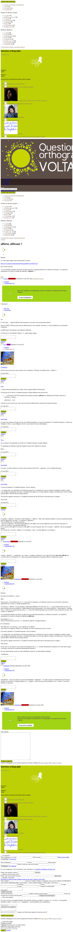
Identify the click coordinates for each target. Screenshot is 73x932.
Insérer (3, 930)
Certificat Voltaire (57, 763)
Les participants (8, 8)
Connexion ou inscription (8, 191)
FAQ (5, 181)
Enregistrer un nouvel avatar (9, 879)
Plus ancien (7, 310)
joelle (7, 15)
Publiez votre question (7, 915)
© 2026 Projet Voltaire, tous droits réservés (13, 47)
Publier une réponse (6, 761)
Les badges (7, 6)
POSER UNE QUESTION (8, 1)
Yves (2, 386)
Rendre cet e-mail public (47, 886)
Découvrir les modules (25, 725)
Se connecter (12, 866)
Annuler (3, 341)
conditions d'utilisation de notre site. (45, 869)
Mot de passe (37, 857)
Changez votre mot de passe (25, 879)
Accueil (3, 239)
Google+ (63, 884)
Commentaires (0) (9, 283)
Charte (6, 184)
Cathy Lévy (8, 27)
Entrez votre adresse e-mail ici (9, 872)
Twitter (42, 884)
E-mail (30, 862)
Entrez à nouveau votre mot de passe (28, 864)
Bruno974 (8, 44)
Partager (6, 281)
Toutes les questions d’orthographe (14, 5)
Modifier (3, 340)
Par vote (6, 308)
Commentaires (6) (9, 349)
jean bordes (8, 25)
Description (4, 890)
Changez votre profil (39, 879)
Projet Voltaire (44, 763)
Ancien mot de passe (6, 893)
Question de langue (38, 278)
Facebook (20, 884)
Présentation (7, 179)
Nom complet (4, 881)
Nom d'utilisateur (6, 862)
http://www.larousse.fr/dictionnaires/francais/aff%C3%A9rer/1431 (19, 263)
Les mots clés (8, 9)
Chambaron (8, 20)
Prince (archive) (10, 17)
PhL (6, 23)
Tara (6, 19)
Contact (6, 182)
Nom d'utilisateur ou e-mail (8, 857)
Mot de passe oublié (63, 857)
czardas (7, 22)
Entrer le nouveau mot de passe (38, 893)
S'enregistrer (12, 859)
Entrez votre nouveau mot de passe (10, 876)
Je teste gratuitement (25, 297)
